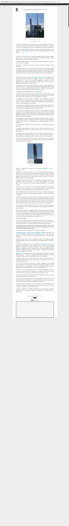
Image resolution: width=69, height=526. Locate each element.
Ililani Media (40, 296)
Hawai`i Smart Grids (16, 4)
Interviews (10, 4)
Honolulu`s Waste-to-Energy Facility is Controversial (35, 9)
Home (7, 4)
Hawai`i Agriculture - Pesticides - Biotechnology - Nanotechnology (30, 4)
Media (42, 4)
